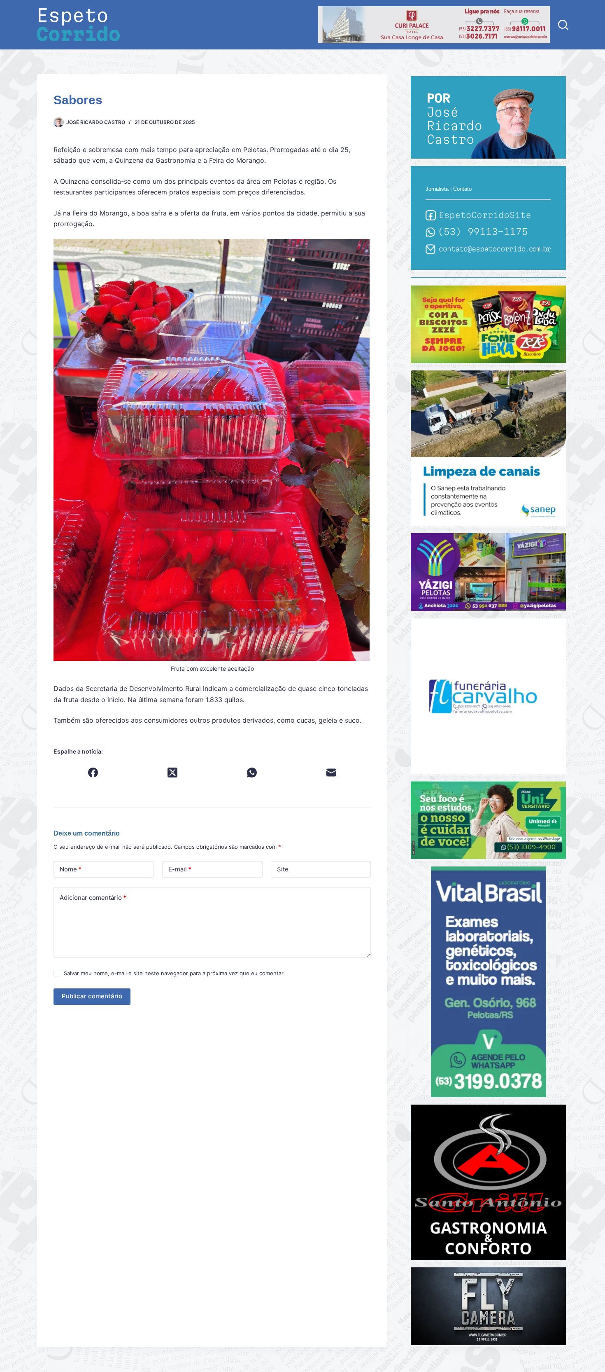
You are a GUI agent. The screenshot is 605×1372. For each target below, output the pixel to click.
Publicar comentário (92, 996)
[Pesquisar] (563, 25)
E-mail (179, 869)
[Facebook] (93, 772)
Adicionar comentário (93, 897)
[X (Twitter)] (172, 772)
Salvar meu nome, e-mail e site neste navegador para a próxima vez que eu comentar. (174, 973)
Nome (70, 869)
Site (283, 869)
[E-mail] (331, 772)
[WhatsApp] (252, 772)
